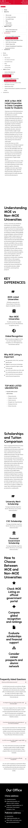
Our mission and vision (10, 59)
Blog (6, 63)
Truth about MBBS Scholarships (12, 78)
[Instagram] (5, 1)
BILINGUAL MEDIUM (9, 74)
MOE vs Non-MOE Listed (10, 80)
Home (4, 53)
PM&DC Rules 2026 (9, 86)
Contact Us (6, 92)
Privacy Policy (8, 67)
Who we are (7, 57)
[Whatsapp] (0, 1)
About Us (5, 55)
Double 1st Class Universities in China (13, 82)
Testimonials (7, 65)
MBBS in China (6, 69)
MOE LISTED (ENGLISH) (10, 72)
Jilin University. (25, 3)
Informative (6, 76)
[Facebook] (3, 1)
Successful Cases (8, 61)
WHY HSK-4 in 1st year (9, 84)
